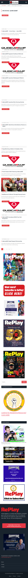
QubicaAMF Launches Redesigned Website (13, 78)
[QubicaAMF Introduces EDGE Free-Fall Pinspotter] (14, 207)
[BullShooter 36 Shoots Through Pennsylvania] (14, 184)
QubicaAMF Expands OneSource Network (12, 53)
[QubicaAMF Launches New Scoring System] (14, 92)
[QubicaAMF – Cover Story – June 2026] (14, 21)
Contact (2, 566)
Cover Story (5, 15)
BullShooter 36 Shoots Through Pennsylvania (13, 194)
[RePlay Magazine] (14, 2)
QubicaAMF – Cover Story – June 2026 (11, 31)
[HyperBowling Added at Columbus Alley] (14, 139)
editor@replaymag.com (6, 557)
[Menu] (2, 2)
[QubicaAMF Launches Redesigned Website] (14, 68)
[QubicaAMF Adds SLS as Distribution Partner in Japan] (14, 115)
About (2, 562)
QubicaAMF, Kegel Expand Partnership (12, 241)
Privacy (2, 564)
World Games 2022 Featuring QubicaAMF (12, 171)
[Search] (26, 2)
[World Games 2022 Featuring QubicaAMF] (14, 162)
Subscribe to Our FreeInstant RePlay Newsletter (14, 525)
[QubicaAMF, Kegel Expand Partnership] (14, 231)
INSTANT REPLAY (6, 38)
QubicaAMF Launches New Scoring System (13, 102)
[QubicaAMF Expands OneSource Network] (14, 44)
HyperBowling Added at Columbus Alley (12, 149)
